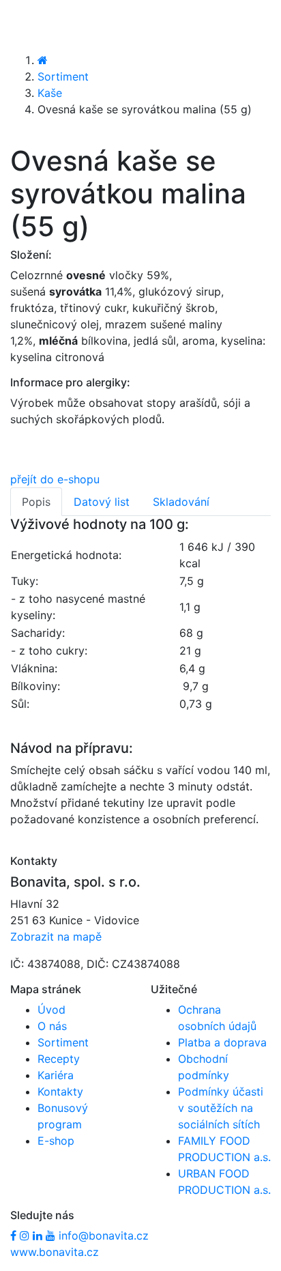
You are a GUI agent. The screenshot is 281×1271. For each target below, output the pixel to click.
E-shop (56, 1140)
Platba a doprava (222, 1042)
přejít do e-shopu (55, 479)
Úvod (51, 1009)
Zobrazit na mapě (56, 936)
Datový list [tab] (102, 502)
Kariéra (56, 1075)
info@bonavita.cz (104, 1235)
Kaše (50, 93)
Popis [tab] (36, 502)
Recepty (59, 1059)
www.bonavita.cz (54, 1252)
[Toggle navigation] (30, 25)
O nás (52, 1026)
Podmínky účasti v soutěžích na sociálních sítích (220, 1108)
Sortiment (63, 76)
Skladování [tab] (181, 502)
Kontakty (60, 1091)
